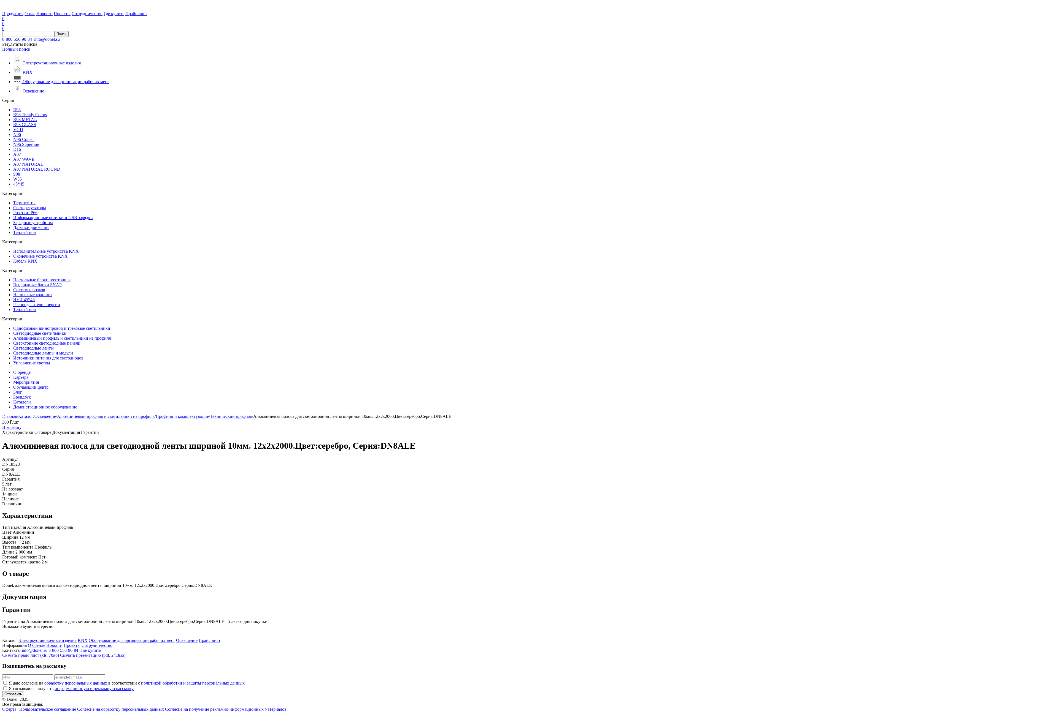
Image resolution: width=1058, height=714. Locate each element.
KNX (83, 640)
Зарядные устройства (33, 222)
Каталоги (22, 402)
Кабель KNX (25, 261)
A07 (17, 154)
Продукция (12, 13)
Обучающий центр (30, 387)
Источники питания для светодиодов (48, 358)
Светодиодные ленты (33, 348)
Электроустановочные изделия (47, 640)
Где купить (114, 13)
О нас (30, 13)
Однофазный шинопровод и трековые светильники (61, 328)
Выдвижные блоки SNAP (37, 284)
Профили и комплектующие (182, 416)
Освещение (45, 416)
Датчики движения (31, 227)
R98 (17, 109)
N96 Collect (23, 139)
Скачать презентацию (92, 655)
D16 (17, 149)
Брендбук (22, 397)
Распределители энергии (36, 304)
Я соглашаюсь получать (71, 688)
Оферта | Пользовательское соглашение (39, 709)
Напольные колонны (32, 294)
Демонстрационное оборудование (45, 407)
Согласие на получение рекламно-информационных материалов (226, 709)
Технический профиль (231, 416)
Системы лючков (29, 289)
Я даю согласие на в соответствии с (127, 683)
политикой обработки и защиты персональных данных (193, 683)
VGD (18, 129)
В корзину (11, 427)
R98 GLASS (24, 124)
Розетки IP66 (25, 212)
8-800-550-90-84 (17, 39)
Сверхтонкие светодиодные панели (46, 343)
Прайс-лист (136, 13)
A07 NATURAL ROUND (36, 169)
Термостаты (24, 202)
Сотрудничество (87, 13)
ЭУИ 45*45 (24, 299)
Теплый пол (24, 232)
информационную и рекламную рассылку (94, 688)
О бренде (22, 372)
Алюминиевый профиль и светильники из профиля (62, 338)
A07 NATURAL (28, 164)
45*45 (18, 184)
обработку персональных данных (75, 683)
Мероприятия (26, 382)
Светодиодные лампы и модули (43, 353)
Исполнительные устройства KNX (46, 251)
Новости (44, 13)
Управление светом (31, 363)
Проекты (62, 13)
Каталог (25, 416)
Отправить (13, 694)
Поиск (61, 34)
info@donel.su (47, 39)
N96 (17, 134)
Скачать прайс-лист (30, 655)
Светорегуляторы (29, 207)
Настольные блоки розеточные (42, 279)
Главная (9, 416)
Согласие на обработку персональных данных (121, 709)
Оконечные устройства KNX (40, 256)
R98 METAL (25, 119)
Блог (17, 392)
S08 (16, 174)
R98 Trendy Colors (30, 114)
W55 (17, 179)
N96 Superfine (26, 144)
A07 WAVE (23, 159)
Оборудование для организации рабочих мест (132, 640)
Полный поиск (16, 49)
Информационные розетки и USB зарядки (53, 217)
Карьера (20, 377)
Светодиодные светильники (39, 333)
